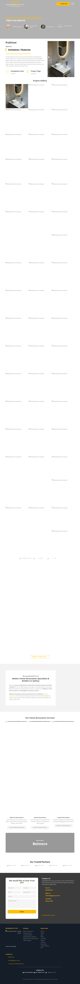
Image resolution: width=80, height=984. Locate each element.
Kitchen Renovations (27, 933)
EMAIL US (48, 893)
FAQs (42, 947)
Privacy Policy (44, 944)
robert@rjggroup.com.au (52, 895)
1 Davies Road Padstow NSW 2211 (16, 963)
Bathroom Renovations (28, 931)
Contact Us (43, 942)
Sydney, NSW (49, 901)
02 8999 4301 (49, 890)
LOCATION (48, 899)
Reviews (42, 936)
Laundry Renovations (27, 935)
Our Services (43, 938)
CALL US (47, 888)
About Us (43, 931)
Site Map (42, 940)
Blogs (42, 935)
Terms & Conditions (45, 945)
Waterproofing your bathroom (29, 936)
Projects (42, 933)
